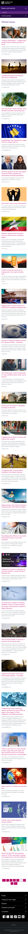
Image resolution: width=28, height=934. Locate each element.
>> (15, 883)
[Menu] (26, 8)
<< (4, 880)
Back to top (14, 925)
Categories (5, 12)
